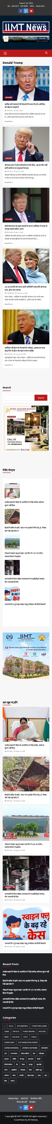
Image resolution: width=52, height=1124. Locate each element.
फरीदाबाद (22, 1070)
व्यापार (39, 1075)
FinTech (16, 1031)
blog (11, 1026)
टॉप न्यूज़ (22, 1059)
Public (34, 1037)
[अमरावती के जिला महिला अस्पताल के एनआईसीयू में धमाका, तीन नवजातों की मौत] (12, 568)
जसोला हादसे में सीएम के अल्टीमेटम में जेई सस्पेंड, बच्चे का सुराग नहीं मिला (24, 503)
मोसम (14, 1075)
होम (9, 6)
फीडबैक (32, 1102)
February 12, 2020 (22, 293)
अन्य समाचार (14, 1053)
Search (7, 387)
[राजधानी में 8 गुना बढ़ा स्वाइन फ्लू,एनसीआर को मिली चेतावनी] (12, 594)
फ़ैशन (30, 1070)
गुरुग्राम (6, 1059)
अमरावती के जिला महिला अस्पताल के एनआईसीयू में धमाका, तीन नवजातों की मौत (25, 580)
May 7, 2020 (19, 111)
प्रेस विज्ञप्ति (24, 6)
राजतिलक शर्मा (10, 293)
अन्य (5, 1053)
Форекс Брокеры (11, 1048)
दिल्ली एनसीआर (9, 937)
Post (26, 1037)
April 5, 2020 (19, 232)
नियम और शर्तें (22, 1102)
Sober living (9, 1042)
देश (14, 887)
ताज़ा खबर (8, 738)
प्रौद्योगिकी (14, 1070)
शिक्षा (5, 1081)
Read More (9, 121)
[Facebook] (20, 11)
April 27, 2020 (20, 171)
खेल (34, 1053)
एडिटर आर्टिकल (25, 1053)
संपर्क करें (24, 1098)
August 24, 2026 (20, 947)
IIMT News (10, 111)
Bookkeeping (22, 1026)
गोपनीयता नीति (36, 1098)
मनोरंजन (6, 1075)
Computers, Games (39, 1026)
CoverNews (19, 1119)
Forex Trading (29, 1031)
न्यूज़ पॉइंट (38, 1064)
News (6, 1037)
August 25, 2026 (20, 751)
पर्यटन (5, 1070)
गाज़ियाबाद (41, 1053)
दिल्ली (14, 738)
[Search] (46, 53)
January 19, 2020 (21, 354)
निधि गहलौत (10, 232)
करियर (32, 6)
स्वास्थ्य (17, 937)
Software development (28, 1042)
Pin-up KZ (16, 1037)
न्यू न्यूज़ (31, 1064)
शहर (46, 1075)
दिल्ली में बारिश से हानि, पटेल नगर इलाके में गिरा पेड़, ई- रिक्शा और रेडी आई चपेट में (25, 529)
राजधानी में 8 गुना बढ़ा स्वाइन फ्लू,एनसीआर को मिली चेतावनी (25, 604)
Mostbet (42, 1031)
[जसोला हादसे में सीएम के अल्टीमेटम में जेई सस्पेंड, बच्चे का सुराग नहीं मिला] (12, 491)
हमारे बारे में (15, 6)
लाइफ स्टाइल (30, 1075)
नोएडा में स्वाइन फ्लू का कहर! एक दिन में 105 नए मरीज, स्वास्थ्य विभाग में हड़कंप (24, 555)
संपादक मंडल (40, 6)
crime (6, 1031)
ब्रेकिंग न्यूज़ (39, 1070)
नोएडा (14, 838)
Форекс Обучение (29, 1048)
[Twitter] (26, 11)
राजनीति (21, 1075)
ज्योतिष (14, 1059)
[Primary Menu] (5, 53)
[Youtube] (31, 11)
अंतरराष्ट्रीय (8, 97)
